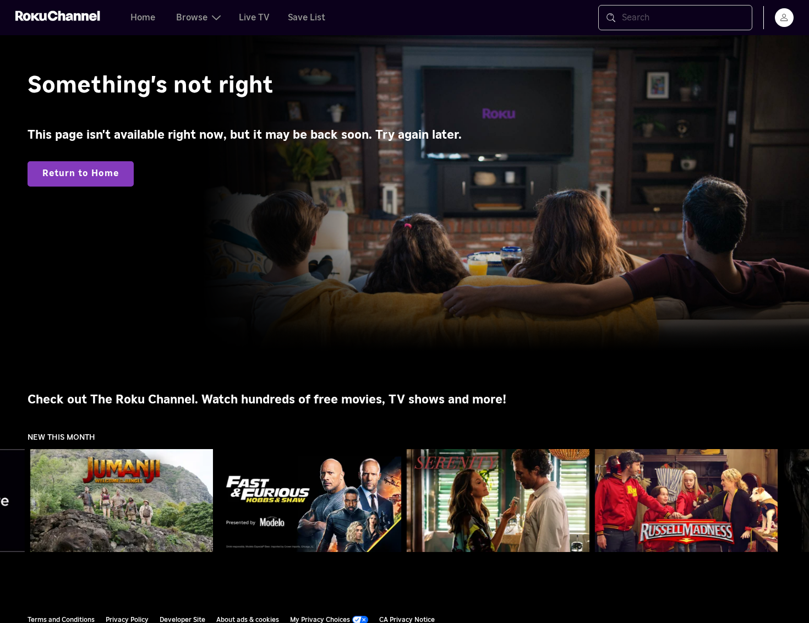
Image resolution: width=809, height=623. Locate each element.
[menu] (784, 17)
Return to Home (80, 173)
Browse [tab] (191, 17)
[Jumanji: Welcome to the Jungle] (121, 500)
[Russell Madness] (686, 500)
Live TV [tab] (254, 17)
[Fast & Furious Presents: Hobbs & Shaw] (309, 500)
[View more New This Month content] (795, 501)
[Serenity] (498, 500)
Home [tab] (142, 17)
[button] (124, 500)
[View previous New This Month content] (14, 501)
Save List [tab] (306, 17)
